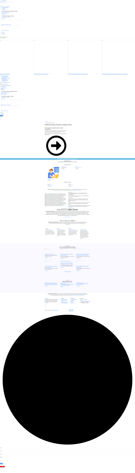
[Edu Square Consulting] (5, 6)
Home (46, 121)
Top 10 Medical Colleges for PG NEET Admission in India (82, 284)
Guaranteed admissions (60, 229)
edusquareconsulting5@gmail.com (5, 85)
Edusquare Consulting (5, 7)
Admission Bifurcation (83, 229)
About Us (3, 8)
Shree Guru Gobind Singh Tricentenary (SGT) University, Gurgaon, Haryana (66, 264)
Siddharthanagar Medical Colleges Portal (67, 159)
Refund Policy (71, 311)
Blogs (3, 32)
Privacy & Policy (71, 309)
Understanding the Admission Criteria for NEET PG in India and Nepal (67, 285)
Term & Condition (71, 310)
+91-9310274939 (4, 0)
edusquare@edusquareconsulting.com (86, 301)
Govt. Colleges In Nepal (5, 76)
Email (1, 451)
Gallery (2, 113)
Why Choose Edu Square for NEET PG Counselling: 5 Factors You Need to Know (51, 284)
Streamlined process (48, 229)
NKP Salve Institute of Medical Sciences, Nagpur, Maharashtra (66, 255)
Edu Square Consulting (55, 310)
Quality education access (72, 229)
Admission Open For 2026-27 (10, 1)
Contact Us (3, 33)
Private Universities (64, 167)
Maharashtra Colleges (4, 13)
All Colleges (3, 9)
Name (1, 447)
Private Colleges (6, 12)
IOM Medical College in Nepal (49, 254)
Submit (1, 463)
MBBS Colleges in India (65, 299)
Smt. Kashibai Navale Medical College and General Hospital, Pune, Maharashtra (83, 255)
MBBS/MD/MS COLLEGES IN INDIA (5, 78)
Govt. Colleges (3, 18)
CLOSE (2, 466)
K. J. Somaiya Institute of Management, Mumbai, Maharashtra (51, 267)
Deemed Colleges (4, 79)
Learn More (46, 257)
